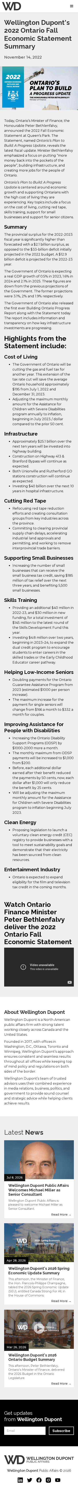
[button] (72, 6)
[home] (10, 6)
